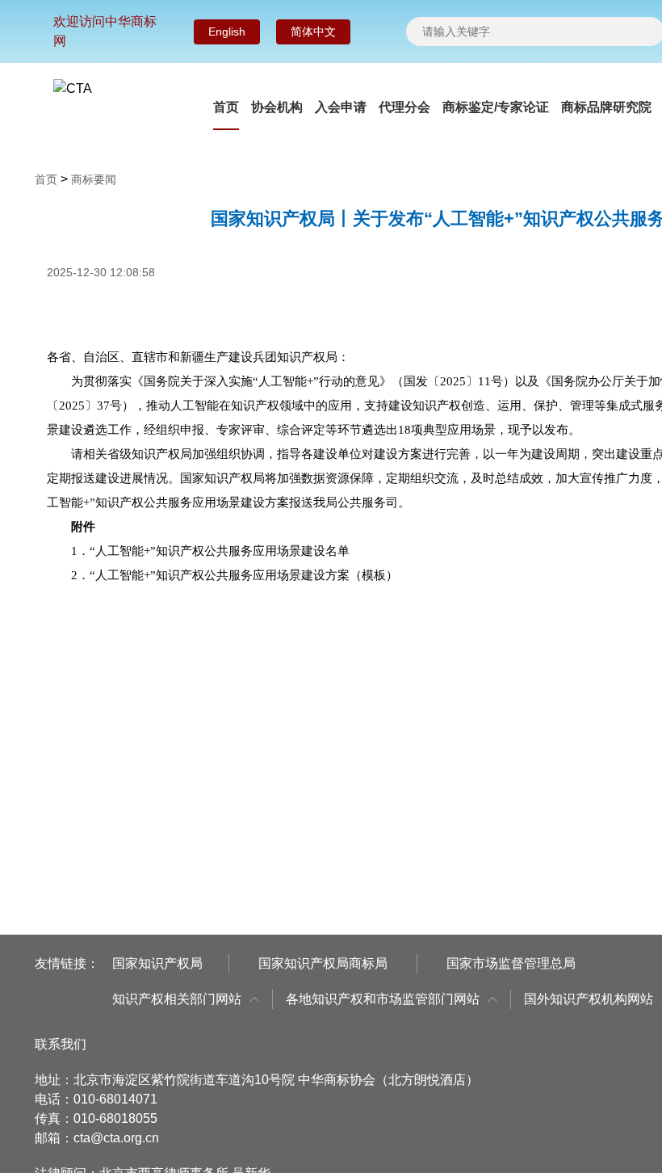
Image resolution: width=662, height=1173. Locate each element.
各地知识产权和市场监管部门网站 (383, 999)
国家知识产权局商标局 (323, 963)
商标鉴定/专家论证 (495, 107)
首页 (226, 107)
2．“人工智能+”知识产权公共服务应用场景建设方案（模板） (234, 575)
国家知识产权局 (157, 963)
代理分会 (404, 107)
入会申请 (341, 107)
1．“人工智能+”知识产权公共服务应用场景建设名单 (210, 550)
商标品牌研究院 (606, 107)
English (226, 31)
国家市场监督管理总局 (511, 963)
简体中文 (313, 31)
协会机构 (277, 107)
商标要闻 (93, 179)
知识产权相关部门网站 (176, 999)
